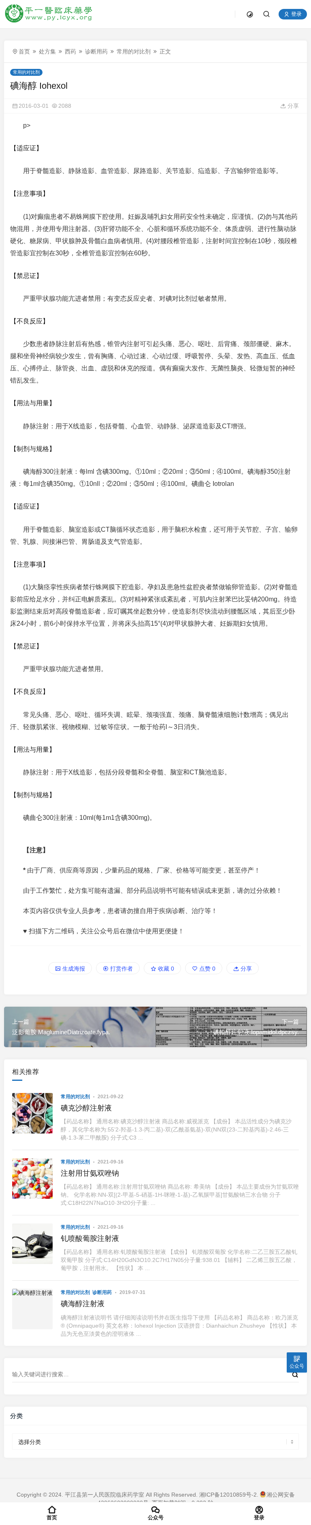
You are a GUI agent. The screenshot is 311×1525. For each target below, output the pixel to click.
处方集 (47, 51)
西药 (70, 51)
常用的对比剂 (134, 51)
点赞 (206, 968)
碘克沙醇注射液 (86, 1108)
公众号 (156, 1517)
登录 (296, 14)
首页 (24, 51)
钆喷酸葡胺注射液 (90, 1238)
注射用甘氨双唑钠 (90, 1173)
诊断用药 (96, 51)
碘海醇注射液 (82, 1304)
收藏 (165, 968)
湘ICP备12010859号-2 (228, 1494)
